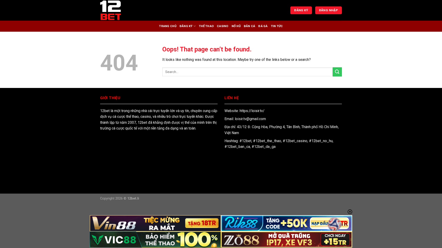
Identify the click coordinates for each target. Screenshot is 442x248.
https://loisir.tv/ (252, 111)
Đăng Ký (186, 26)
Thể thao (206, 26)
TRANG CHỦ (167, 26)
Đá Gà (263, 26)
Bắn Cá (249, 26)
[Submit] (337, 71)
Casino (222, 26)
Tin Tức (277, 26)
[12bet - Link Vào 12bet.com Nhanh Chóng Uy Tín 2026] (123, 10)
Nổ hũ (236, 26)
